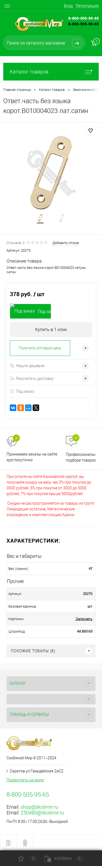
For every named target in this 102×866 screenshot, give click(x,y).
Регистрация (87, 6)
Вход (68, 6)
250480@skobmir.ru (42, 813)
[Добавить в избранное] (90, 131)
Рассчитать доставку (35, 378)
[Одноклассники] (20, 407)
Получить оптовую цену (40, 348)
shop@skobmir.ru (39, 807)
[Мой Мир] (28, 407)
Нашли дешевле (30, 366)
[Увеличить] (51, 173)
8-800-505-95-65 (83, 23)
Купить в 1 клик (51, 329)
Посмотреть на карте (25, 780)
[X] (36, 407)
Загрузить (83, 618)
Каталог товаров (29, 72)
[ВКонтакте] (13, 407)
